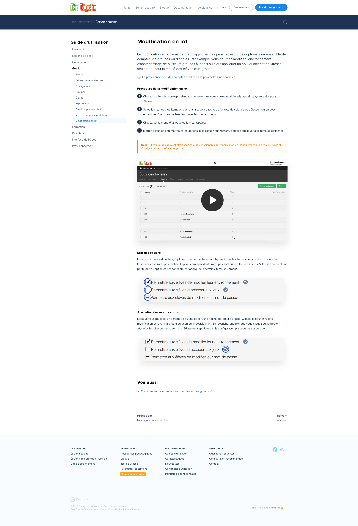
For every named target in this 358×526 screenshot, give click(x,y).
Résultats (78, 133)
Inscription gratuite (271, 7)
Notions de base (82, 56)
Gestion (77, 68)
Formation (78, 127)
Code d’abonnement (82, 463)
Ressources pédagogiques (136, 453)
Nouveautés (172, 463)
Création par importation (90, 109)
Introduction (79, 49)
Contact (214, 463)
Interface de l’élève (84, 139)
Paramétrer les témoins (134, 468)
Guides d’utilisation (176, 453)
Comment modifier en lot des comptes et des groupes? (176, 391)
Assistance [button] (216, 448)
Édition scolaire (145, 8)
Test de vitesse (129, 463)
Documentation (183, 8)
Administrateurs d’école (89, 80)
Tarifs (127, 8)
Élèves (79, 97)
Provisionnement (82, 146)
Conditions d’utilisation (178, 468)
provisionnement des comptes (165, 77)
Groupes (81, 92)
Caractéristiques (174, 458)
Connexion (79, 62)
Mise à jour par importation (91, 115)
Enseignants (83, 86)
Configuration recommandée (226, 458)
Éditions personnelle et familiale (89, 458)
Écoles (79, 74)
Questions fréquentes (222, 453)
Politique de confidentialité (180, 473)
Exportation (82, 103)
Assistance (205, 8)
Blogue (164, 8)
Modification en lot (86, 120)
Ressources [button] (128, 448)
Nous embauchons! (133, 474)
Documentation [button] (175, 448)
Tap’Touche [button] (77, 448)
